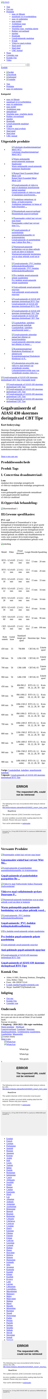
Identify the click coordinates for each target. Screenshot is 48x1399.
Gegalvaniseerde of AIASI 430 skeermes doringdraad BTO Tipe (25, 305)
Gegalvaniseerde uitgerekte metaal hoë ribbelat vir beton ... (26, 343)
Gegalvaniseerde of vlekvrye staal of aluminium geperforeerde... (26, 193)
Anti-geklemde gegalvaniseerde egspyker (23, 949)
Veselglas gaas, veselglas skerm (25, 28)
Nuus (8, 53)
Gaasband (21, 1029)
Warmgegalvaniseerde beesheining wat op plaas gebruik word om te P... (26, 256)
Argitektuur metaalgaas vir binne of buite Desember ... (26, 205)
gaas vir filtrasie (18, 14)
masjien (15, 33)
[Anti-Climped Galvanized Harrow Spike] (19, 945)
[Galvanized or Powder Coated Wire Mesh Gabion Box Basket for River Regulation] (24, 870)
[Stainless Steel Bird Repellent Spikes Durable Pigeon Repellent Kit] (24, 886)
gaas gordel (16, 21)
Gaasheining (6, 1034)
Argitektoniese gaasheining (28, 1032)
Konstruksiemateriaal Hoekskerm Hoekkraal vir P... (26, 357)
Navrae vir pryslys (9, 1022)
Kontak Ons (11, 58)
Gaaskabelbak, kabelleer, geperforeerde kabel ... (22, 328)
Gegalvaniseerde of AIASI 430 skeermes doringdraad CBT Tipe (25, 317)
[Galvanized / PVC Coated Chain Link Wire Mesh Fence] (24, 918)
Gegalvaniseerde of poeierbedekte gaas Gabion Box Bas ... (26, 241)
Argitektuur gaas (19, 24)
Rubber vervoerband (20, 31)
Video (8, 60)
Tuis (8, 7)
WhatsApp (10, 1042)
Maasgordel (18, 1034)
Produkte (10, 12)
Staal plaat (16, 48)
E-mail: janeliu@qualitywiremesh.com (22, 985)
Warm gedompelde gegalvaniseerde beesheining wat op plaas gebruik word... (23, 909)
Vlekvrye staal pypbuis (21, 43)
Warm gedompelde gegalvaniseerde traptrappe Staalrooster (27, 167)
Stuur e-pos (6, 1039)
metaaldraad (17, 26)
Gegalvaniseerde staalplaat (23, 38)
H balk (14, 41)
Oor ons (9, 9)
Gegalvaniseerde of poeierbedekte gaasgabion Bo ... (19, 877)
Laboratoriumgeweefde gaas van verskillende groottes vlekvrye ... (25, 371)
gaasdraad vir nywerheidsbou (24, 16)
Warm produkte (7, 1027)
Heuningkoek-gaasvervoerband (25, 213)
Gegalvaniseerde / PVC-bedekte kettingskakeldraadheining (25, 269)
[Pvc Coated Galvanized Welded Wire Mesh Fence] (22, 931)
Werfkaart (20, 1027)
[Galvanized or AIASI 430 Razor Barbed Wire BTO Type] (24, 957)
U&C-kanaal (17, 50)
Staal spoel (16, 45)
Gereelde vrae (12, 55)
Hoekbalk (16, 36)
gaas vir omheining (20, 19)
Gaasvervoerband (8, 1029)
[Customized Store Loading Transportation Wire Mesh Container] (20, 854)
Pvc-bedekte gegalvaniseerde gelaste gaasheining (24, 281)
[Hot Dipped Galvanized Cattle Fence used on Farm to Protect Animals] (24, 902)
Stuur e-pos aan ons (9, 456)
